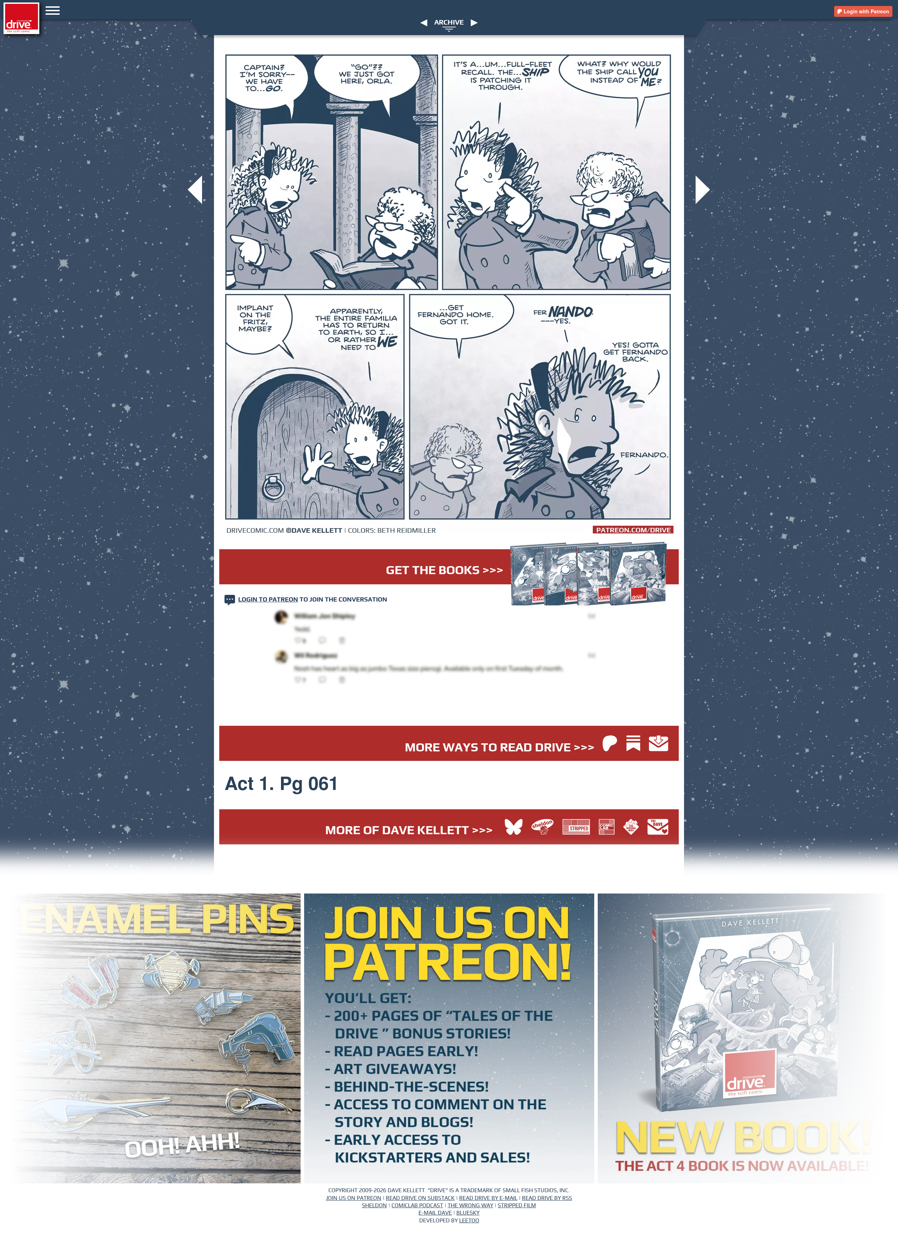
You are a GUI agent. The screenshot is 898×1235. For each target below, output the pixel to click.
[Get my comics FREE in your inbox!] (658, 744)
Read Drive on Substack (420, 1198)
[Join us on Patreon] (610, 744)
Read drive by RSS (547, 1198)
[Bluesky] (514, 828)
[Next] (474, 22)
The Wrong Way (470, 1205)
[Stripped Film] (578, 828)
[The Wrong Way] (632, 828)
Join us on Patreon (353, 1198)
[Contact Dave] (658, 828)
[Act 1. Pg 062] (703, 189)
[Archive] (449, 28)
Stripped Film (517, 1205)
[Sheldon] (544, 828)
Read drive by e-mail (488, 1198)
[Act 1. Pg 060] (195, 189)
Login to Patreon (268, 600)
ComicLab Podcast (417, 1205)
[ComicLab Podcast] (608, 828)
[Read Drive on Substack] (635, 744)
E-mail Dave (435, 1213)
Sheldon (374, 1205)
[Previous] (423, 22)
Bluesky (468, 1213)
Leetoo (469, 1220)
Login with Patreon (865, 11)
